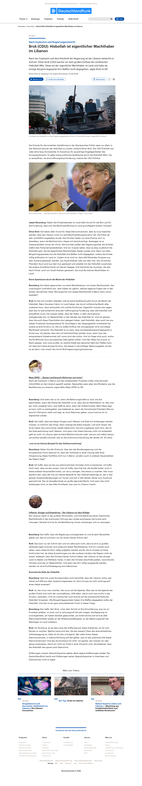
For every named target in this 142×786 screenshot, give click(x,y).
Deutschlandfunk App (50, 750)
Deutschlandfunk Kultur (69, 3)
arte (75, 763)
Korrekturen (109, 753)
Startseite (21, 26)
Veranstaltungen (90, 748)
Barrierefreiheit (110, 756)
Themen (22, 19)
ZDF (61, 763)
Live (121, 19)
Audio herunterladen (56, 79)
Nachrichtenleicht (25, 750)
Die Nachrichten (25, 748)
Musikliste (88, 750)
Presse (107, 745)
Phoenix (68, 763)
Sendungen (35, 19)
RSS (85, 753)
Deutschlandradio (51, 3)
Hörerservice (68, 742)
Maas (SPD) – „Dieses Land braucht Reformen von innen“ (56, 377)
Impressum (98, 761)
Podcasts (60, 19)
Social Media (68, 745)
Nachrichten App (48, 753)
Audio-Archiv (73, 19)
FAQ (85, 742)
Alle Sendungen (25, 745)
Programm (48, 19)
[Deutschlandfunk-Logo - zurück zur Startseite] (71, 11)
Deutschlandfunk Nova (88, 3)
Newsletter (88, 745)
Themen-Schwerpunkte (27, 756)
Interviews (30, 26)
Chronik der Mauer (86, 763)
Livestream (46, 742)
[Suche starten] (111, 19)
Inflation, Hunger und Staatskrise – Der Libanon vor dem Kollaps (59, 512)
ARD (56, 763)
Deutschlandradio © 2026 (71, 771)
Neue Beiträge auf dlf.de (28, 753)
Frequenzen (46, 756)
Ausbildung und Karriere (114, 748)
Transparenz (109, 750)
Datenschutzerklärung (63, 761)
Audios (44, 745)
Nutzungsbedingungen (83, 761)
